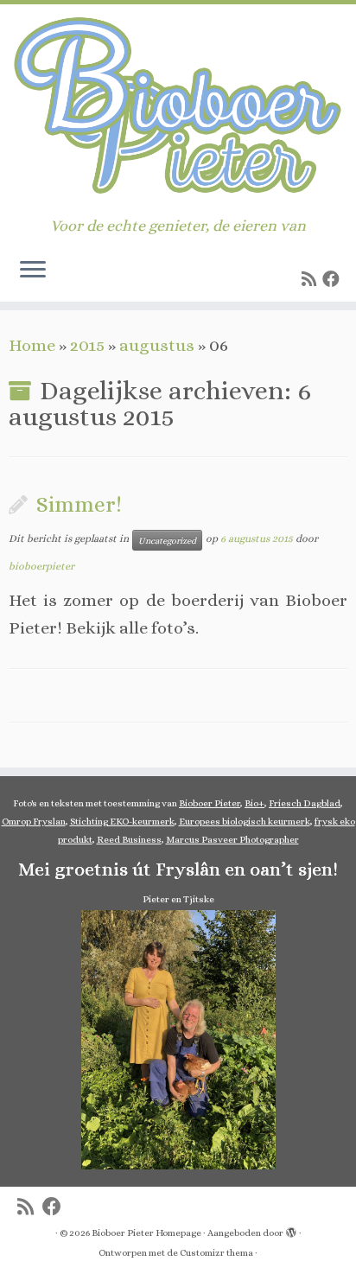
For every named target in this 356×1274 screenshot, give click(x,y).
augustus (156, 345)
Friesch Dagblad (304, 803)
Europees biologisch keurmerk (244, 821)
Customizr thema (216, 1252)
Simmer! (79, 504)
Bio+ (254, 803)
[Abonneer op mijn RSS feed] (312, 280)
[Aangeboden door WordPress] (291, 1230)
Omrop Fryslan (34, 821)
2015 (87, 345)
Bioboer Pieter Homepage (146, 1233)
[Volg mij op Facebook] (333, 280)
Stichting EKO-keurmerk (122, 821)
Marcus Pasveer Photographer (232, 839)
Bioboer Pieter (209, 803)
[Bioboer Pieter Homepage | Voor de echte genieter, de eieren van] (178, 110)
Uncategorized (167, 540)
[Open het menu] (33, 270)
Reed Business (129, 839)
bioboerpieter (41, 566)
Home (32, 345)
